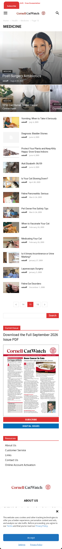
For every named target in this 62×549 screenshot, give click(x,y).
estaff (5, 81)
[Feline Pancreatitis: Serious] (11, 197)
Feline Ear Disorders (31, 283)
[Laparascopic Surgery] (11, 272)
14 (23, 304)
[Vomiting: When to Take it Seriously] (11, 122)
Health (15, 20)
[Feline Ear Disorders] (11, 287)
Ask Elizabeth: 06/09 (31, 163)
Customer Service (15, 450)
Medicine (25, 20)
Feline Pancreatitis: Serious (34, 193)
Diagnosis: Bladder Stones (34, 133)
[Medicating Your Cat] (11, 242)
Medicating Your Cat (31, 238)
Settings (21, 544)
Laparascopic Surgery (32, 268)
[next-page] (44, 304)
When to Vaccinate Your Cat (35, 223)
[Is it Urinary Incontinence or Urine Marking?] (11, 257)
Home (6, 20)
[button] (57, 511)
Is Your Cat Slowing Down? (34, 178)
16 (38, 304)
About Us (10, 445)
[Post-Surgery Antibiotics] (31, 58)
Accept (31, 537)
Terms (10, 526)
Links (8, 455)
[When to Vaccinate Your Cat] (11, 227)
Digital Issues (31, 425)
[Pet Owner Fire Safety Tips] (11, 212)
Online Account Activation (20, 465)
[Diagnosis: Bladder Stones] (11, 137)
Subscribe (31, 419)
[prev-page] (16, 304)
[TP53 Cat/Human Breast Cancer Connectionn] (25, 103)
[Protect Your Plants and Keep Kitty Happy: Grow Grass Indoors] (11, 152)
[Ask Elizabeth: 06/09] (11, 167)
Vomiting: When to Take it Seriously (39, 118)
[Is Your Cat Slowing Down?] (11, 182)
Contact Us (11, 460)
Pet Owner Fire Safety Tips (34, 208)
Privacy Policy (42, 526)
